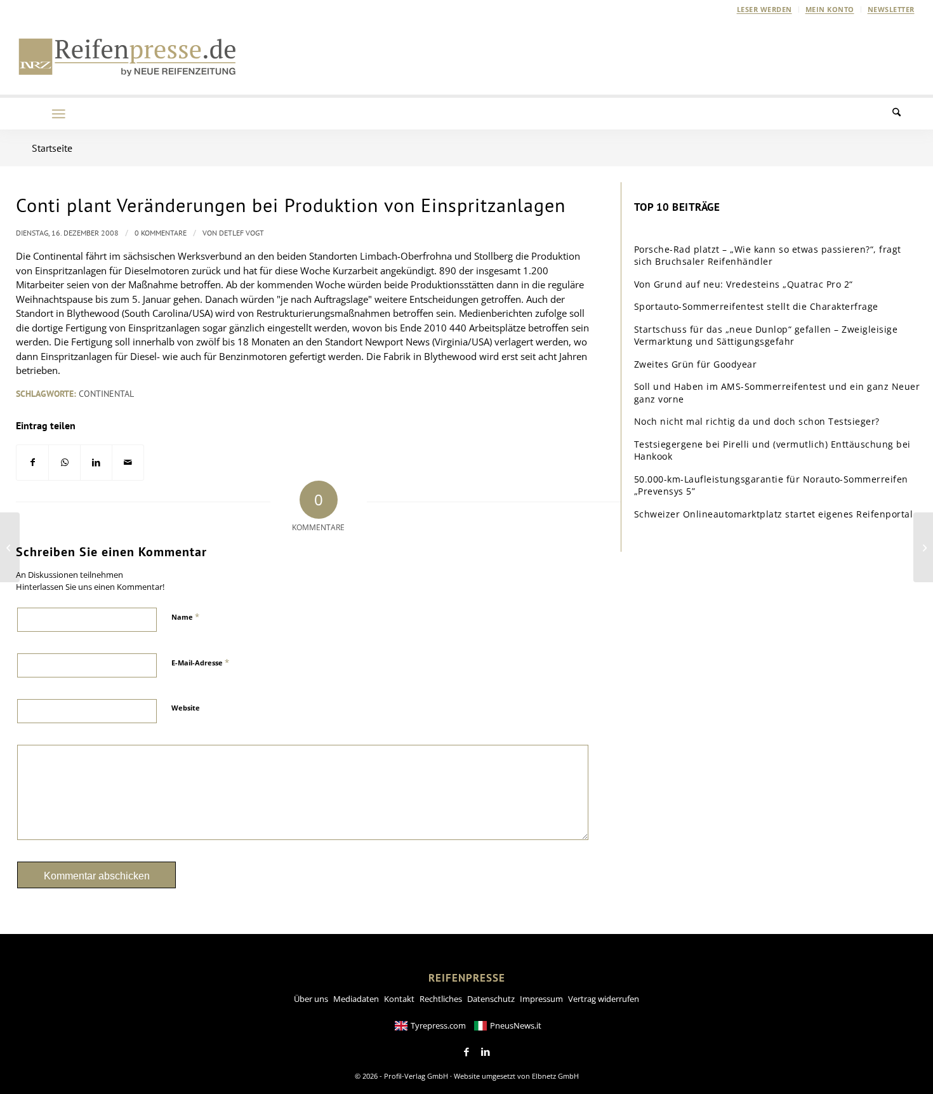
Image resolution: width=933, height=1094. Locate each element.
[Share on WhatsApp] (64, 462)
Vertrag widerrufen (603, 998)
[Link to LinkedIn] (485, 1052)
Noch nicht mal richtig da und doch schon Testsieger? (757, 421)
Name (185, 616)
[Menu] (58, 113)
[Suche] (904, 114)
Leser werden (764, 9)
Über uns (311, 998)
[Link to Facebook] (466, 1052)
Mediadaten (356, 998)
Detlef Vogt (241, 232)
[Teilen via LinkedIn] (96, 462)
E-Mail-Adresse (200, 662)
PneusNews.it (515, 1025)
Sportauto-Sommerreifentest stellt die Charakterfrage (756, 306)
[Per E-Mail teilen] (127, 462)
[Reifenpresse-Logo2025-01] (127, 56)
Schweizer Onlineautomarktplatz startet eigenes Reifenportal (773, 514)
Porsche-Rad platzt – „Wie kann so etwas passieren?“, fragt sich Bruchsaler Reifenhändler (767, 255)
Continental (106, 393)
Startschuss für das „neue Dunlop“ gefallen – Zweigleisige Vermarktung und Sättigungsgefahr (766, 335)
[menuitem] (765, 9)
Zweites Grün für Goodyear (695, 364)
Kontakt (399, 998)
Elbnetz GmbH (555, 1076)
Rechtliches (441, 998)
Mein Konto (829, 9)
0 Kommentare (161, 232)
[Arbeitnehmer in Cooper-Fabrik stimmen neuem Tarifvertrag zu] (10, 547)
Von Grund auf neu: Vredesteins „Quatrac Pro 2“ (743, 284)
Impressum (541, 998)
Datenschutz (491, 998)
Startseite (52, 148)
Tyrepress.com (438, 1025)
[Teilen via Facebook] (32, 462)
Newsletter (891, 9)
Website (185, 707)
